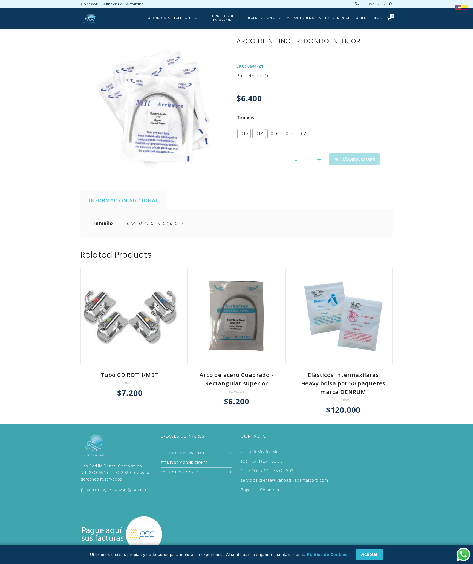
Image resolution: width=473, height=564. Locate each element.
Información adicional (123, 200)
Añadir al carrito (359, 159)
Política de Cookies (327, 554)
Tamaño (246, 117)
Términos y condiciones (184, 462)
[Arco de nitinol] (153, 110)
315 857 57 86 (263, 451)
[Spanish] (465, 7)
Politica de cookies (180, 472)
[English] (458, 7)
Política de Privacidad (183, 453)
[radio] (244, 133)
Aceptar (369, 554)
